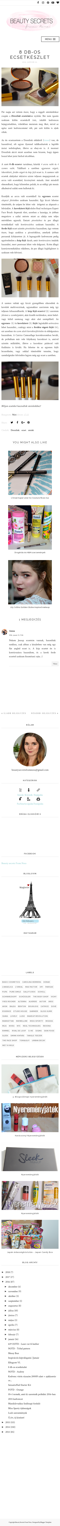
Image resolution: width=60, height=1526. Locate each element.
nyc (19, 1026)
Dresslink (15, 430)
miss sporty (36, 1021)
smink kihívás (17, 1036)
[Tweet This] (11, 422)
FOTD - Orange (16, 1389)
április (11, 1325)
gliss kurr (46, 1011)
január (11, 1339)
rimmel (6, 1031)
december (12, 1286)
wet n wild (8, 1045)
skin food (49, 1031)
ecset (24, 430)
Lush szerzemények (17, 1413)
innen (47, 140)
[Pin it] (28, 422)
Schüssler (25, 997)
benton (22, 1006)
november (13, 1291)
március (12, 1329)
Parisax (49, 987)
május (11, 1320)
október (12, 1296)
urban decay (38, 1040)
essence (6, 1011)
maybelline (22, 1021)
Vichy (54, 997)
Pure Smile (15, 992)
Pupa (4, 992)
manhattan (8, 1021)
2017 (7, 1277)
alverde (33, 1002)
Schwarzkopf (9, 997)
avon (4, 1006)
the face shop (9, 1040)
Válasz (55, 664)
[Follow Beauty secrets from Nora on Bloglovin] (30, 917)
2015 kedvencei (15, 1399)
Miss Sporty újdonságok (19, 1408)
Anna (12, 631)
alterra (22, 1002)
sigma (39, 1031)
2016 (7, 1281)
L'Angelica (7, 987)
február (11, 1334)
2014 (7, 1427)
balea (13, 1006)
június (11, 1315)
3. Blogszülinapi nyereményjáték (30, 1097)
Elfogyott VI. (14, 1362)
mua (4, 1026)
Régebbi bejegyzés (43, 713)
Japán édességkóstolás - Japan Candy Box (30, 1252)
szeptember (13, 1301)
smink (31, 430)
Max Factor (31, 987)
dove (53, 1006)
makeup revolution (37, 1016)
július (11, 1310)
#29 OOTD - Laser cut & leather (23, 1344)
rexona (47, 1026)
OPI (41, 987)
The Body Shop (40, 997)
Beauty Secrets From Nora (23, 1522)
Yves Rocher (9, 1002)
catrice (45, 1006)
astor (42, 1002)
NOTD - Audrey (16, 1371)
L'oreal (19, 987)
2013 (7, 1432)
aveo (50, 1002)
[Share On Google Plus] (23, 422)
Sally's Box (29, 992)
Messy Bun (13, 1353)
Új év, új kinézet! (16, 1417)
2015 (7, 1422)
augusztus (13, 1305)
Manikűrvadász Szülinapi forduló (24, 1403)
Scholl (41, 992)
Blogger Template (45, 1522)
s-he (30, 1031)
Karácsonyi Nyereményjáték (30, 1135)
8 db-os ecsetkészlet (17, 1367)
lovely (13, 1016)
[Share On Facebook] (17, 422)
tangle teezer (34, 1036)
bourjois (33, 1006)
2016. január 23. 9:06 (16, 635)
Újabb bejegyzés (15, 713)
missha (49, 1021)
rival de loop (19, 1031)
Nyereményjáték (30, 1174)
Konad (47, 982)
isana (5, 1016)
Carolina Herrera (31, 982)
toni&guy (25, 1040)
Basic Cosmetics (11, 982)
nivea (11, 1026)
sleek (5, 1036)
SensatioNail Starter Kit (19, 1385)
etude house (20, 1011)
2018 (7, 1272)
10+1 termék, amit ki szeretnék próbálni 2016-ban (32, 1394)
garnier (34, 1011)
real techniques (32, 1026)
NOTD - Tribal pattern (19, 1348)
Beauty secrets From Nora (13, 863)
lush (22, 1016)
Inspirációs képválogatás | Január (23, 1357)
